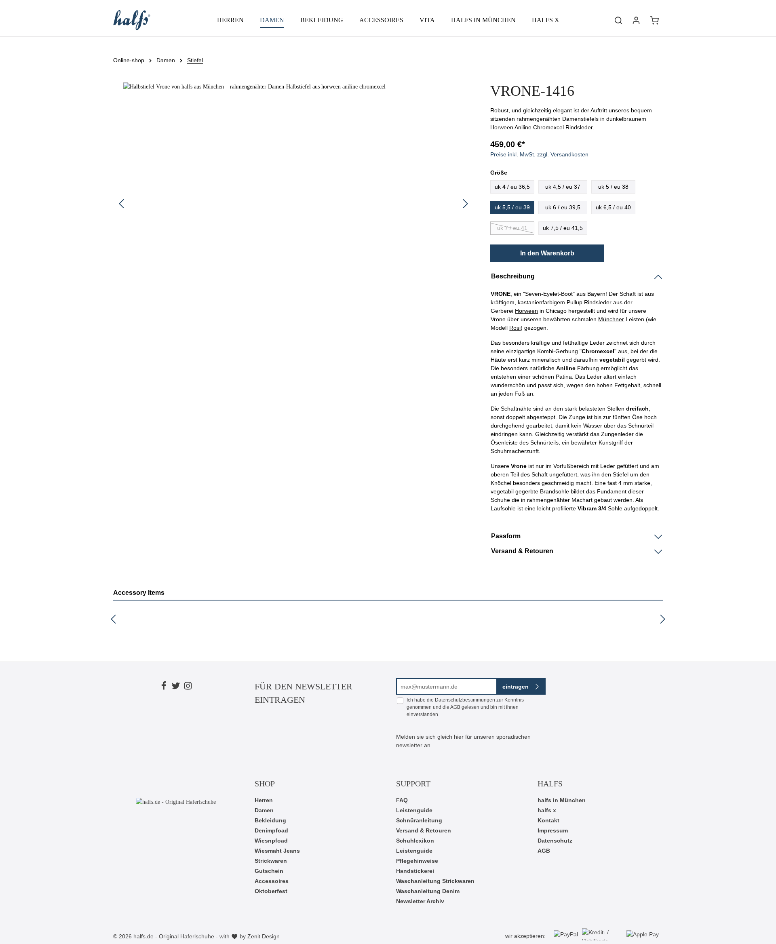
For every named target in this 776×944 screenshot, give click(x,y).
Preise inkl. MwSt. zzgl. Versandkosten (539, 154)
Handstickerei (415, 871)
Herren (264, 800)
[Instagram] (187, 687)
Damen (264, 810)
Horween (526, 311)
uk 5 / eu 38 (613, 186)
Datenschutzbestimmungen (465, 700)
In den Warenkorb (547, 253)
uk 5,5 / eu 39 (512, 207)
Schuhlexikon (415, 840)
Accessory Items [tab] (138, 592)
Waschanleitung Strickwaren (435, 881)
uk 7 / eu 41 (512, 228)
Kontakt (548, 820)
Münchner (611, 319)
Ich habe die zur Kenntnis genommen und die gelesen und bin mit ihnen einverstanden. (465, 707)
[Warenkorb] (654, 20)
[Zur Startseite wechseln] (131, 20)
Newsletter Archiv (420, 901)
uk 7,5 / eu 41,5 (563, 228)
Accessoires (272, 881)
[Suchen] (618, 20)
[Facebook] (163, 687)
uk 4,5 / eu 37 (562, 186)
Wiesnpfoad (271, 840)
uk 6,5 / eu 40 (613, 207)
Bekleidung (270, 820)
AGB (455, 707)
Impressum (553, 830)
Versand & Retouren (423, 830)
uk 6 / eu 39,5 (562, 207)
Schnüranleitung (419, 820)
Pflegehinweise (417, 861)
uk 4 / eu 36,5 (512, 186)
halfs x (547, 810)
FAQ (402, 800)
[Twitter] (175, 687)
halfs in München (562, 800)
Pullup (574, 302)
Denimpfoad (271, 830)
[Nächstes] (465, 204)
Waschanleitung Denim (428, 891)
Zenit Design (263, 936)
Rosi (515, 327)
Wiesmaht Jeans (277, 850)
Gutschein (269, 871)
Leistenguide (414, 810)
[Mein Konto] (636, 20)
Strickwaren (271, 861)
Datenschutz (555, 840)
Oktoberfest (271, 891)
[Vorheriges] (121, 204)
